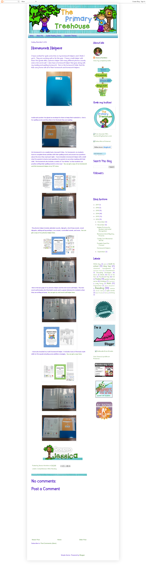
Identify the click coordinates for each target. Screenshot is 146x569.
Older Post (82, 540)
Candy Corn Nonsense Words (105, 239)
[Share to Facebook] (67, 466)
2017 (97, 205)
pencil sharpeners (110, 285)
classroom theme (98, 270)
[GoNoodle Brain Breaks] (104, 351)
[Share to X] (65, 466)
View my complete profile (102, 61)
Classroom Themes (70, 36)
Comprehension (42, 469)
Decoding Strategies (103, 273)
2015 (97, 210)
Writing (112, 293)
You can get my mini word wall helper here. (61, 292)
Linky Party (99, 283)
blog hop (107, 266)
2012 (97, 219)
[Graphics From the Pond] (104, 397)
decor (95, 275)
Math (49, 469)
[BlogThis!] (63, 466)
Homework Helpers (103, 248)
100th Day (97, 264)
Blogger (82, 555)
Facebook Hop (104, 277)
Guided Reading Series (53, 36)
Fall (114, 277)
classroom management (102, 268)
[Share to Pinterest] (69, 466)
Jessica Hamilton (101, 58)
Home (31, 36)
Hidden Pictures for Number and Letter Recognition (104, 229)
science (112, 288)
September (101, 252)
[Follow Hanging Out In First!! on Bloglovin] (102, 148)
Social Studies (99, 293)
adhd (105, 264)
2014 (97, 213)
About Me (40, 36)
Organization (97, 285)
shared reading (100, 290)
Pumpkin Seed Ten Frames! (103, 244)
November (101, 225)
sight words (110, 291)
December (101, 222)
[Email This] (61, 466)
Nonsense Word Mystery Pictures (105, 235)
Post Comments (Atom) (48, 543)
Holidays (103, 281)
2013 (97, 216)
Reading (54, 469)
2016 (97, 208)
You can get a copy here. (74, 354)
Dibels (102, 275)
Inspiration (112, 281)
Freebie (98, 279)
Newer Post (36, 540)
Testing (106, 293)
